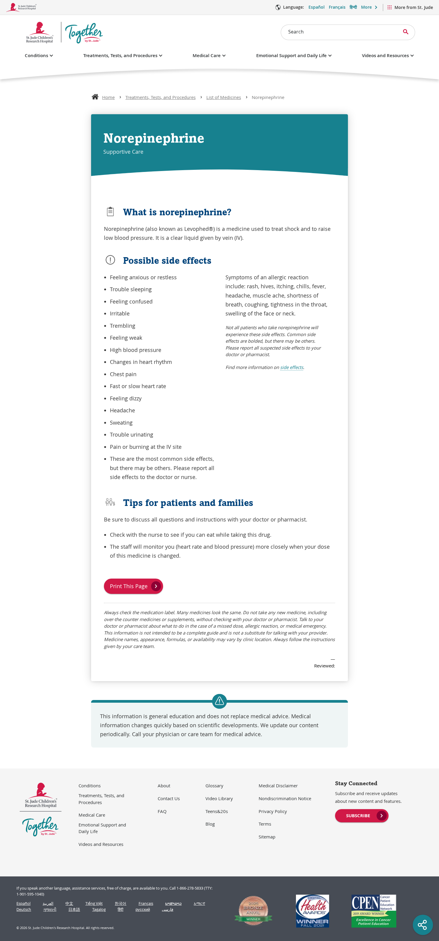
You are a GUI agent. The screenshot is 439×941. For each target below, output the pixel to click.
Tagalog (99, 909)
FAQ (162, 811)
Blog (210, 824)
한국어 (120, 903)
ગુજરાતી (49, 909)
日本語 (74, 909)
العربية (48, 903)
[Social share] (423, 925)
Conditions (36, 55)
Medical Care (207, 55)
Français (337, 7)
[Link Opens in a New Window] (250, 911)
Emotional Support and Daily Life (291, 55)
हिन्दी (353, 7)
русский (143, 909)
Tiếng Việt (94, 903)
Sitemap (267, 837)
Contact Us (169, 798)
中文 (69, 903)
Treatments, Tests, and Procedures (120, 55)
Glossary (214, 786)
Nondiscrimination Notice (285, 798)
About (164, 786)
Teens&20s (216, 811)
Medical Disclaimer (278, 786)
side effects (291, 367)
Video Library (219, 798)
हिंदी (120, 909)
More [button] (366, 7)
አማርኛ (199, 903)
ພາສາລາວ (173, 903)
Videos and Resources (385, 55)
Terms (265, 824)
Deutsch (23, 909)
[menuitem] (362, 815)
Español (316, 7)
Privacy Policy (273, 811)
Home (108, 97)
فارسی (167, 909)
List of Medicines (223, 97)
